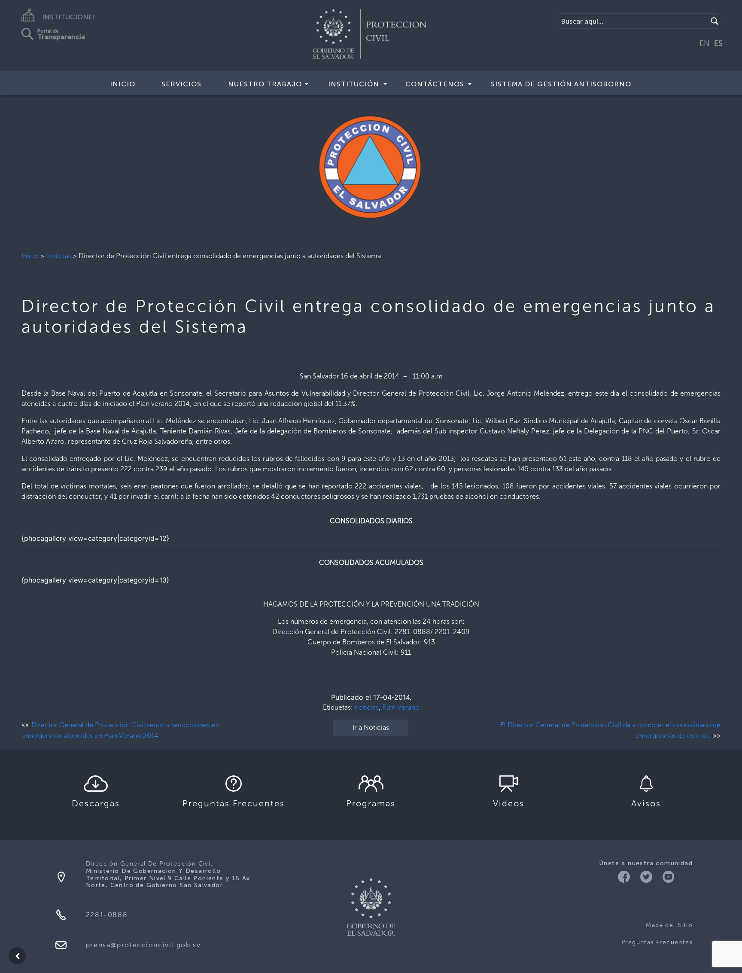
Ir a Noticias (371, 727)
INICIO (122, 84)
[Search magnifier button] (714, 21)
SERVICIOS (181, 84)
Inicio (30, 256)
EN (704, 43)
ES (718, 43)
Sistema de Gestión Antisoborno (561, 84)
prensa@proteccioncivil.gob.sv (143, 945)
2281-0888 (107, 915)
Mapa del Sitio (669, 925)
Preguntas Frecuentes (657, 942)
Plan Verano (401, 707)
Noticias (58, 256)
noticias (367, 707)
